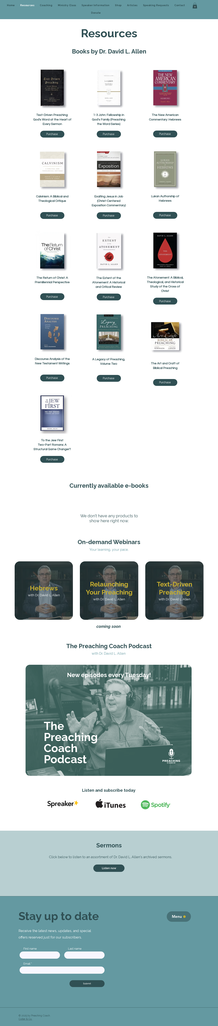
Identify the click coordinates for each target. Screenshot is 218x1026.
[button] (194, 5)
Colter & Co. (25, 1019)
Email (26, 963)
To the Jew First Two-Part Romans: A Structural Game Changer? (52, 445)
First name (30, 948)
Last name (74, 948)
